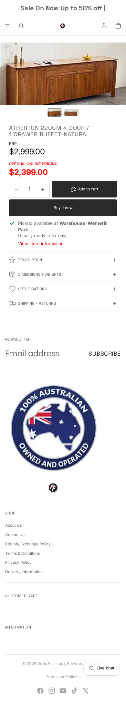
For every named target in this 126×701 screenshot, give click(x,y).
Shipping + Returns (37, 303)
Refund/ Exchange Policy (28, 544)
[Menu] (7, 25)
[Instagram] (52, 691)
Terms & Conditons (22, 553)
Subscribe (105, 353)
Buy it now (63, 207)
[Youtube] (63, 691)
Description (30, 260)
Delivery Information (24, 571)
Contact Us (15, 534)
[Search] (21, 26)
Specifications (32, 289)
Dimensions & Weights (39, 274)
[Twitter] (85, 691)
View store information (41, 243)
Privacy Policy (18, 562)
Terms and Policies (63, 676)
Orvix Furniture (51, 663)
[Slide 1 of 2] (54, 112)
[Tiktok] (74, 691)
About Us (13, 525)
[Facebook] (40, 691)
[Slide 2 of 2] (71, 112)
